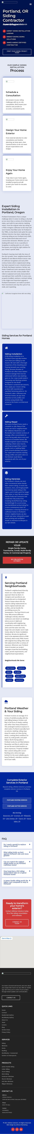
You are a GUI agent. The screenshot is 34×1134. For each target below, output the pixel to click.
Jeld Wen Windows (7, 1081)
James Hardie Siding (8, 1067)
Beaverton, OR (8, 816)
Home (4, 1010)
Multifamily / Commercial (10, 1053)
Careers (4, 1025)
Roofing (4, 1050)
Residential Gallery (8, 1015)
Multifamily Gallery (8, 1017)
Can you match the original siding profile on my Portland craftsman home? (15, 863)
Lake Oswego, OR (11, 818)
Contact (4, 1012)
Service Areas (6, 1030)
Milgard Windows (7, 1084)
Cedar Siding (6, 1069)
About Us (5, 1020)
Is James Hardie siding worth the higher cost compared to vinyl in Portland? (16, 882)
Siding (4, 1043)
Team (3, 1022)
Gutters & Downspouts (9, 1055)
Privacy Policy (6, 1032)
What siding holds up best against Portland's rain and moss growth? (16, 854)
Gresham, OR (18, 816)
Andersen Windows (8, 1076)
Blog (3, 1027)
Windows (4, 1046)
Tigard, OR (22, 818)
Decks (3, 1048)
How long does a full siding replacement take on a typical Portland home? (15, 872)
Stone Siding (6, 1071)
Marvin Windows (7, 1079)
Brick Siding (5, 1074)
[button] (30, 4)
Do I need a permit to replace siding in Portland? (15, 845)
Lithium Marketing (21, 1125)
